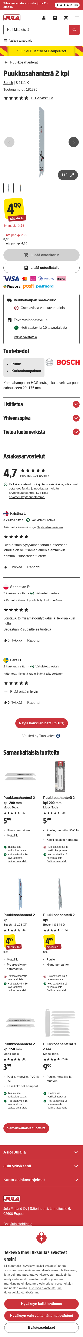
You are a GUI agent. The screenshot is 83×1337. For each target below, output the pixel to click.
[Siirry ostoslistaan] (55, 18)
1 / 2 (64, 175)
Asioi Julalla (14, 1152)
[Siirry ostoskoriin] (66, 18)
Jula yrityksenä (17, 1166)
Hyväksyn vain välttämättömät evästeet (41, 1315)
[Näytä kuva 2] (20, 188)
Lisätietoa (13, 404)
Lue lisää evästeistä (42, 1288)
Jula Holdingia (21, 1224)
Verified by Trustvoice (38, 736)
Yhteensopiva (17, 418)
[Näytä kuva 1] (8, 188)
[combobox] (41, 30)
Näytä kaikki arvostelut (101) (41, 723)
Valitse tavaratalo (20, 40)
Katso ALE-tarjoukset (50, 51)
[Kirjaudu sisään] (44, 18)
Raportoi (33, 567)
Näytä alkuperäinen (50, 527)
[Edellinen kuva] (9, 142)
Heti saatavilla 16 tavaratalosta (18, 858)
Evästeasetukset (41, 1327)
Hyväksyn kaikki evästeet (41, 1304)
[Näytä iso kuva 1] (41, 142)
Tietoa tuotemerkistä (24, 431)
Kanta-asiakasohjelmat (24, 1180)
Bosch (8, 83)
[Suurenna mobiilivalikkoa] (77, 18)
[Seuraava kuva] (74, 142)
